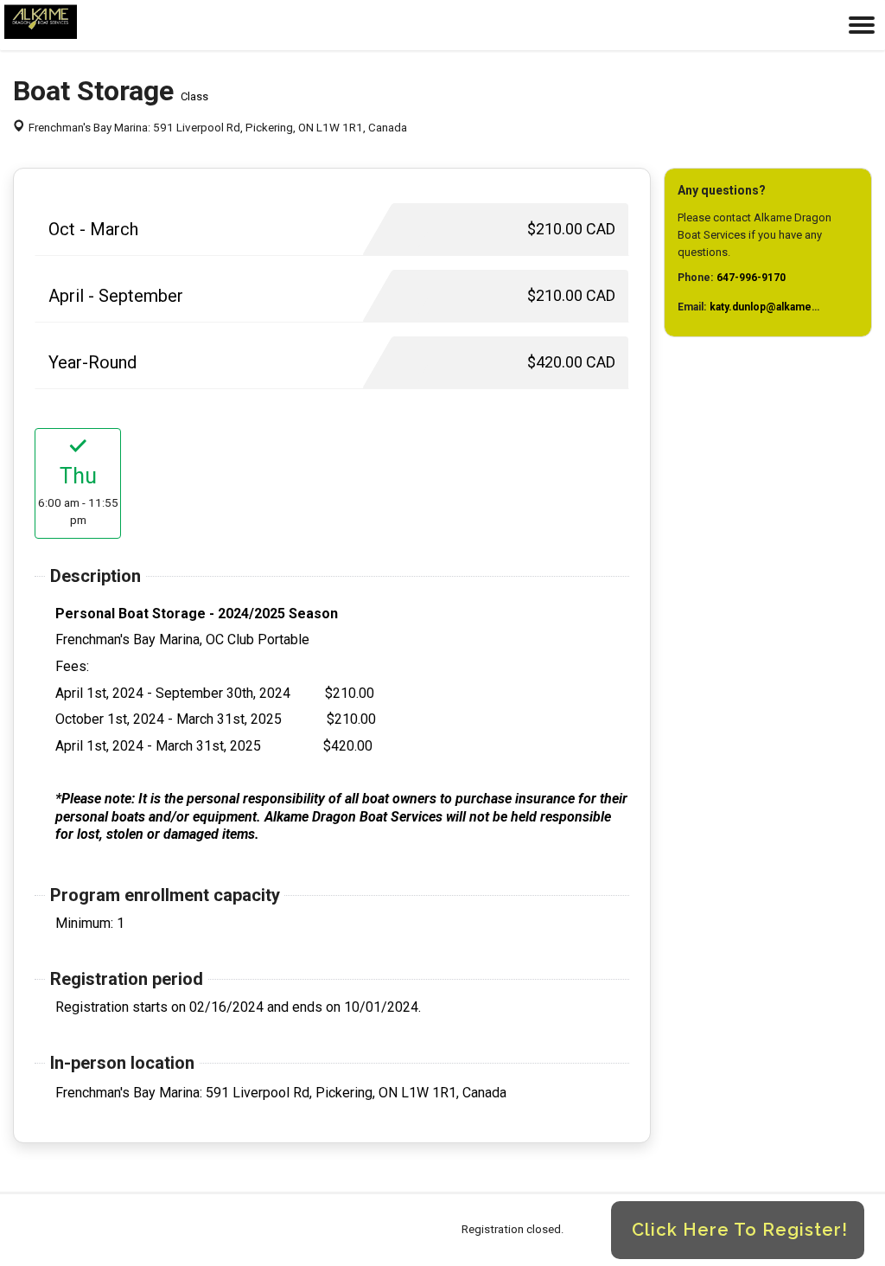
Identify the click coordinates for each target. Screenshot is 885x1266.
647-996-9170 (751, 278)
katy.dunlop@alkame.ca (768, 307)
